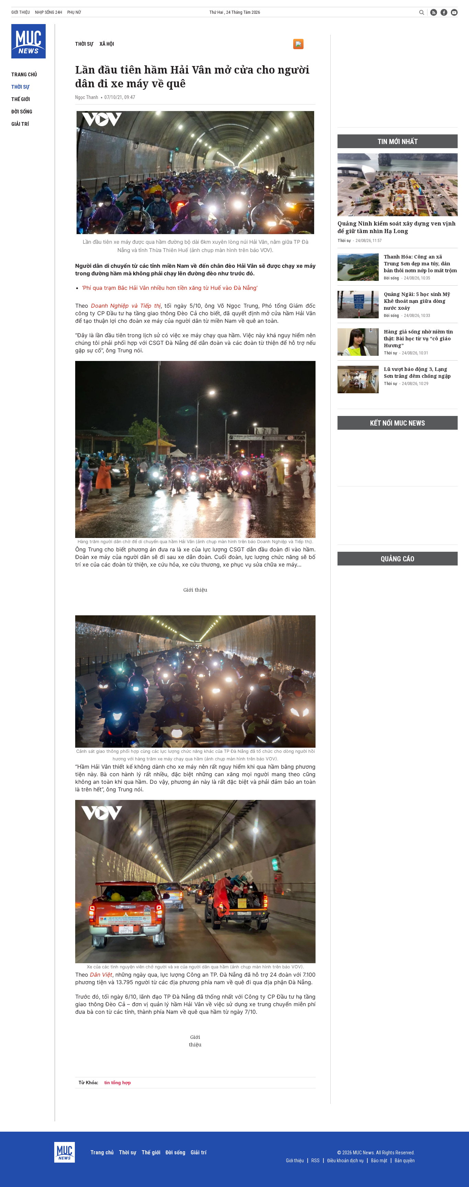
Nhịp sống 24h (48, 12)
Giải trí (20, 124)
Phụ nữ (74, 12)
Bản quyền (405, 1160)
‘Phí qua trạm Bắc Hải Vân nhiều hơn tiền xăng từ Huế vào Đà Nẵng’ (170, 287)
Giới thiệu (20, 12)
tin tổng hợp (117, 1082)
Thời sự (20, 87)
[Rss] (433, 12)
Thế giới (20, 99)
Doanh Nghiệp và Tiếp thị (126, 305)
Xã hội (107, 44)
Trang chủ (24, 75)
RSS (315, 1160)
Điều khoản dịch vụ (345, 1160)
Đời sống (21, 112)
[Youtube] (454, 12)
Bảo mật (379, 1160)
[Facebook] (444, 12)
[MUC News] (28, 40)
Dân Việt (101, 974)
